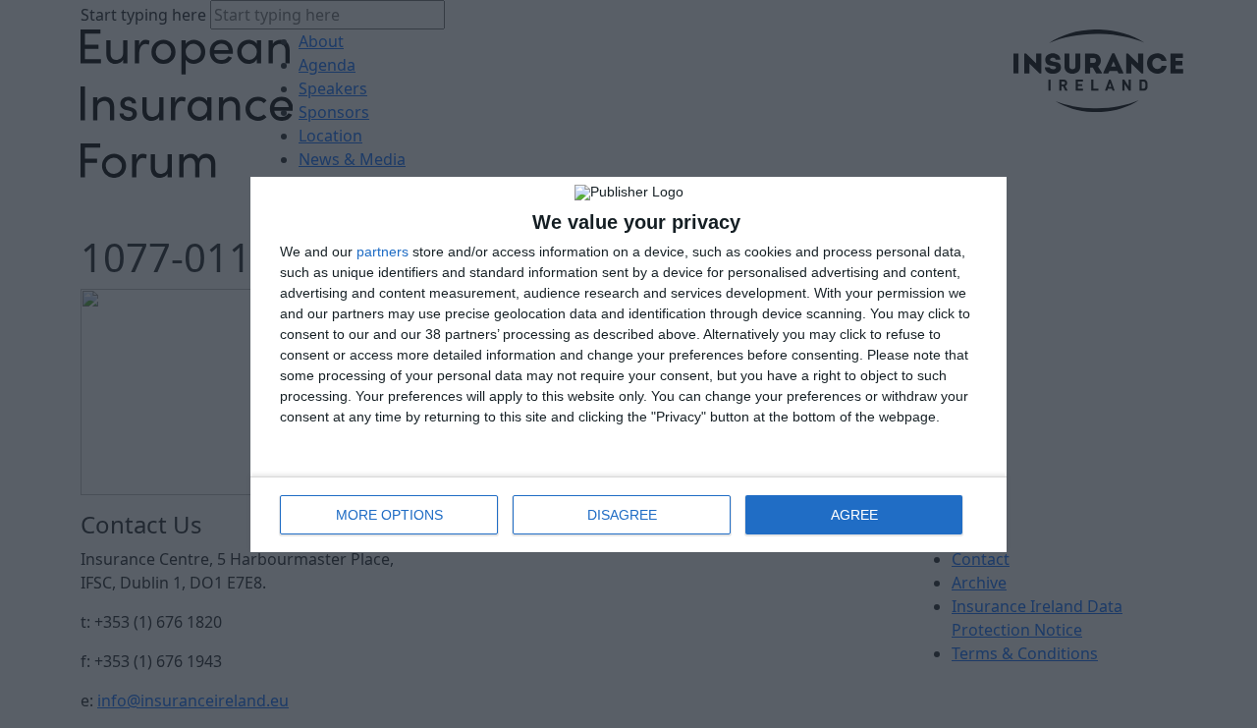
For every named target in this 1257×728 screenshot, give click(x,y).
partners (382, 251)
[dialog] (628, 364)
